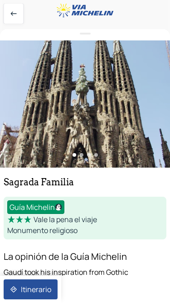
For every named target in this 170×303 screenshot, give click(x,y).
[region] (85, 104)
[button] (85, 104)
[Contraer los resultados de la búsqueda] (85, 34)
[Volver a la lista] (14, 14)
